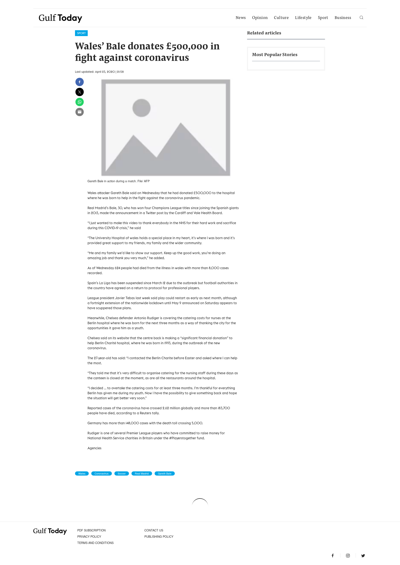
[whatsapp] (79, 102)
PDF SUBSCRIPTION (91, 530)
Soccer (122, 473)
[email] (79, 112)
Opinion (260, 18)
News (241, 18)
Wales (81, 473)
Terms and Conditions (95, 543)
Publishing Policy (158, 536)
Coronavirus (102, 473)
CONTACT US (153, 530)
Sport (323, 18)
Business (343, 18)
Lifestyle (303, 18)
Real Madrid (142, 473)
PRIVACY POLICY (89, 536)
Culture (281, 18)
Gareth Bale (164, 473)
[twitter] (79, 92)
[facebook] (79, 82)
